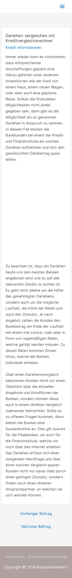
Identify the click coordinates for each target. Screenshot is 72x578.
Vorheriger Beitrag (36, 513)
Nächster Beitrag (36, 526)
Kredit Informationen (23, 47)
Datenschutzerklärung (47, 556)
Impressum (15, 556)
